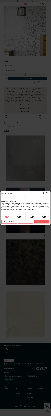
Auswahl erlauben (25, 221)
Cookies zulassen (42, 221)
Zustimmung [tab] (9, 196)
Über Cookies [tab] (42, 196)
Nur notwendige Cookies (9, 221)
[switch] (19, 217)
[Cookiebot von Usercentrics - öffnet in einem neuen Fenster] (44, 193)
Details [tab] (25, 196)
